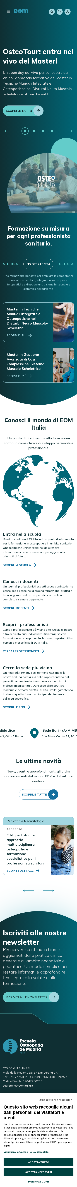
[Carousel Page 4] (52, 131)
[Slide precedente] (10, 131)
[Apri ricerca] (52, 12)
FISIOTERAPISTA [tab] (38, 264)
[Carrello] (60, 12)
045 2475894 (18, 1077)
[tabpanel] (38, 328)
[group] (38, 131)
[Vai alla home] (21, 11)
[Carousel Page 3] (43, 131)
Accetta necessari (38, 1172)
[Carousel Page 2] (34, 131)
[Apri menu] (8, 12)
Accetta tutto (38, 1162)
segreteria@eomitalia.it (18, 1085)
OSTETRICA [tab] (9, 264)
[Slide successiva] (66, 131)
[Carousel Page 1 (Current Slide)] (25, 131)
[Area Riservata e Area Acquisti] (67, 12)
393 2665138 (46, 1077)
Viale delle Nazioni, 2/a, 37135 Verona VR (30, 1072)
